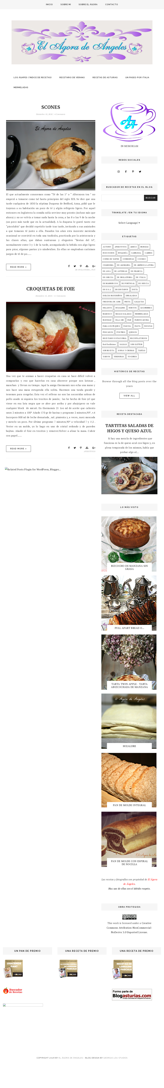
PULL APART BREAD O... (129, 628)
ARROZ (133, 247)
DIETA (135, 289)
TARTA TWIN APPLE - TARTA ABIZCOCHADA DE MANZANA (129, 685)
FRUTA (127, 301)
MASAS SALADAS (123, 314)
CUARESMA (108, 265)
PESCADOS (108, 332)
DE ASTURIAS (120, 271)
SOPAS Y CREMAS (126, 350)
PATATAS (148, 326)
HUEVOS (133, 308)
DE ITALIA (141, 277)
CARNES (148, 253)
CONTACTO (111, 4)
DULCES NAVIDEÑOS (112, 295)
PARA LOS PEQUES (111, 326)
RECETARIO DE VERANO (72, 77)
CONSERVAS (128, 259)
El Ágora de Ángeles (71, 1058)
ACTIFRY (107, 247)
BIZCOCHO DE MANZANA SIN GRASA (129, 567)
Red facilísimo (109, 344)
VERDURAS (119, 356)
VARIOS (106, 356)
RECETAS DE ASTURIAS (105, 77)
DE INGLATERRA (82, 269)
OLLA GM (119, 320)
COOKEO (142, 259)
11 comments (60, 296)
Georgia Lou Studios (115, 1058)
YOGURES (132, 356)
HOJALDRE (120, 308)
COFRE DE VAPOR (111, 259)
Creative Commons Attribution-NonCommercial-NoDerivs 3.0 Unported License (129, 927)
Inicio (49, 4)
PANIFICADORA (142, 320)
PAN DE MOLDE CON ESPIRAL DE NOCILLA (129, 862)
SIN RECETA (108, 350)
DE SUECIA (143, 283)
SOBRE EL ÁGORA (88, 4)
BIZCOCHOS (109, 253)
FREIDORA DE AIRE (112, 301)
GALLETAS (139, 301)
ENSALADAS (131, 295)
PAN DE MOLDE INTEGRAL (129, 805)
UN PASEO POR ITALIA (137, 77)
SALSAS (123, 344)
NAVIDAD (107, 320)
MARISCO (107, 314)
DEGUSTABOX (121, 289)
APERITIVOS (89, 451)
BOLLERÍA (122, 253)
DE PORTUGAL (128, 283)
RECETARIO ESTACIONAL (115, 338)
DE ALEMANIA (123, 265)
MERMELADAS (21, 87)
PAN (93, 269)
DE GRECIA (108, 277)
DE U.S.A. (107, 289)
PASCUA (127, 326)
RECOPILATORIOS (138, 338)
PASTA (138, 326)
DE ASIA (107, 271)
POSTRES (121, 332)
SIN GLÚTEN (136, 344)
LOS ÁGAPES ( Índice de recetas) (33, 77)
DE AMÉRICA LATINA (144, 265)
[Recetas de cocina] (13, 993)
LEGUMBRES (146, 308)
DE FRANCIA (136, 271)
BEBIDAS (144, 247)
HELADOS (107, 308)
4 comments (59, 114)
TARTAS (141, 350)
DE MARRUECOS (110, 283)
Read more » (18, 267)
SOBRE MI (66, 4)
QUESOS (133, 332)
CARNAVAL (136, 253)
